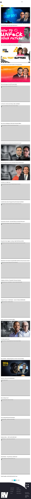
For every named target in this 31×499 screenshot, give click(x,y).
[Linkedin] (26, 485)
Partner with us (19, 489)
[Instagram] (26, 487)
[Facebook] (28, 485)
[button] (22, 2)
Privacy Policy (19, 491)
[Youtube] (28, 487)
